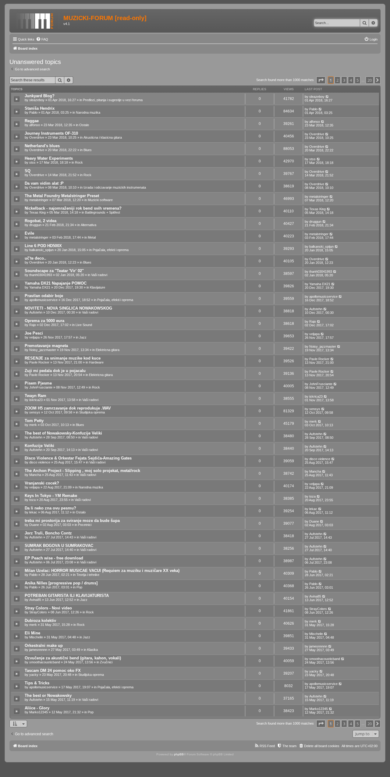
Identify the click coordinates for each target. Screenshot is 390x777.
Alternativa (88, 225)
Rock (79, 162)
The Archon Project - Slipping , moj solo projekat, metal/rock (82, 470)
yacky (33, 674)
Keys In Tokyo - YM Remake (51, 495)
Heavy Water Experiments (49, 158)
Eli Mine (32, 633)
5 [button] (357, 80)
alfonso (34, 125)
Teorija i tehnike (87, 575)
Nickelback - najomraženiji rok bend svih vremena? (73, 208)
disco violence (39, 462)
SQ (27, 171)
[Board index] (37, 20)
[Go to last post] (327, 96)
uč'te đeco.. (35, 258)
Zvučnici (106, 662)
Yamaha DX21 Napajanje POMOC (56, 283)
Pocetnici (84, 525)
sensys (34, 412)
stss (32, 162)
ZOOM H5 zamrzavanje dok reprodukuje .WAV (68, 408)
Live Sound (84, 325)
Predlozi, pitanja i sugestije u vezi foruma (113, 100)
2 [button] (337, 80)
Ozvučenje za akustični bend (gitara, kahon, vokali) (73, 658)
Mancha (35, 475)
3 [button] (344, 80)
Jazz (83, 337)
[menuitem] (42, 39)
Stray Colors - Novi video (48, 608)
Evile (29, 233)
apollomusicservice (43, 300)
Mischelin (36, 637)
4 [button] (351, 80)
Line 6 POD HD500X (43, 245)
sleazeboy (36, 100)
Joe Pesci (34, 333)
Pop (79, 587)
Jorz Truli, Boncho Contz (48, 533)
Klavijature (97, 287)
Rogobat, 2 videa (40, 220)
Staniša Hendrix (40, 108)
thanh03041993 (40, 275)
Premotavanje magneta (46, 345)
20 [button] (369, 80)
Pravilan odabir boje (44, 295)
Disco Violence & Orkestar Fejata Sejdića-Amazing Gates (78, 458)
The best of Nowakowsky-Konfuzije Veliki (63, 433)
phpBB (179, 754)
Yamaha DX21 (39, 287)
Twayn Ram (35, 395)
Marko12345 (38, 712)
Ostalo (84, 125)
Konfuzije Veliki (39, 445)
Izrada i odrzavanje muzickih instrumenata (114, 187)
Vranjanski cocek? (42, 483)
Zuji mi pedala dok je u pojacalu (55, 370)
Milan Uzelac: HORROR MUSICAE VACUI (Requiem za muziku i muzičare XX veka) (102, 570)
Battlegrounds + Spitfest (102, 212)
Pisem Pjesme (38, 383)
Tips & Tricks (37, 683)
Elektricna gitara (107, 350)
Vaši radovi (99, 275)
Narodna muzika (88, 112)
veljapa (34, 337)
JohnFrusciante (40, 387)
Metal (92, 237)
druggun (35, 225)
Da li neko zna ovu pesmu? (50, 508)
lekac (33, 512)
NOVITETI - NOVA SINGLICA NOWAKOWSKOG (68, 308)
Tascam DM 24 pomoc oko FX (53, 670)
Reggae (32, 121)
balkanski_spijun (41, 250)
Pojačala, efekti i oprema (111, 250)
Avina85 (35, 599)
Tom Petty (34, 420)
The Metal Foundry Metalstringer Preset (62, 195)
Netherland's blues (42, 146)
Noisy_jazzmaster (42, 350)
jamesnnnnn (38, 649)
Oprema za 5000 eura (44, 320)
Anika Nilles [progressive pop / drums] (61, 583)
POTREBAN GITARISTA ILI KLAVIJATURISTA (67, 595)
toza (32, 500)
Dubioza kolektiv (40, 620)
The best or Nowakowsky (48, 695)
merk (33, 425)
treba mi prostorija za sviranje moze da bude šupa (72, 520)
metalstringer (38, 200)
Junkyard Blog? (40, 96)
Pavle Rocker (39, 362)
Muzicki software (100, 200)
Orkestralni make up (44, 645)
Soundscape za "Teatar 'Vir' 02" (54, 270)
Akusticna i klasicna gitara (102, 137)
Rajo (32, 325)
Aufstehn (35, 312)
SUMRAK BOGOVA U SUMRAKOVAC (59, 545)
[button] (320, 80)
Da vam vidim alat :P (44, 183)
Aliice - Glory (37, 708)
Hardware (96, 362)
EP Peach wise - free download (54, 558)
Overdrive (36, 137)
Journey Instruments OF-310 (51, 133)
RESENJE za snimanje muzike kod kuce (63, 358)
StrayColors (38, 612)
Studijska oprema (92, 412)
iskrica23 (36, 400)
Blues (87, 150)
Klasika (92, 649)
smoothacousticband (44, 662)
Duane (34, 525)
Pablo (33, 112)
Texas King (37, 212)
